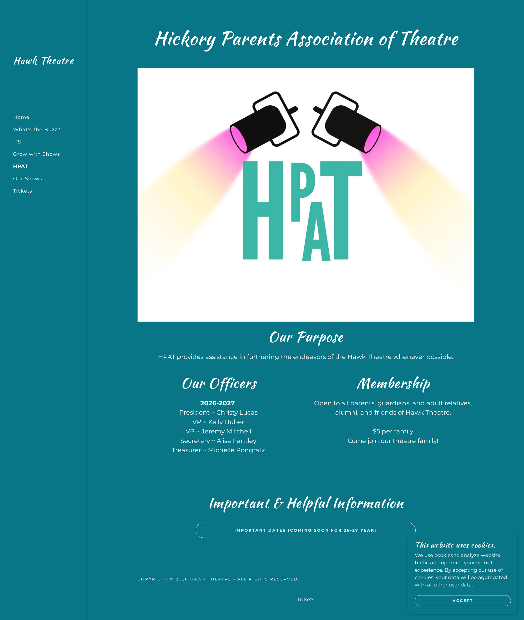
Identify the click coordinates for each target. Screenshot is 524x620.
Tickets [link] (22, 191)
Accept (462, 600)
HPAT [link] (20, 166)
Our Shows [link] (27, 179)
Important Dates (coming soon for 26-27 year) (305, 530)
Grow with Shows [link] (36, 154)
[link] (43, 62)
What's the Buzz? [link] (36, 130)
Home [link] (21, 117)
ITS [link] (17, 142)
